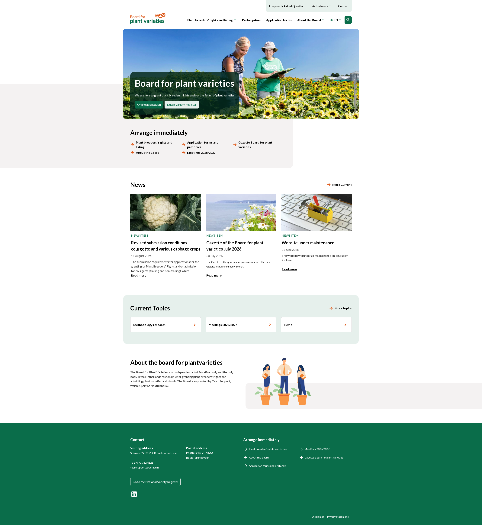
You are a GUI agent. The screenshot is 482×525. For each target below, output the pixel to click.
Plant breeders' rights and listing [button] (210, 20)
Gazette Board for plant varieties (255, 145)
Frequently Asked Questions (287, 6)
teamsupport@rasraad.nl (144, 467)
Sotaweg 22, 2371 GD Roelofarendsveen (154, 453)
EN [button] (334, 20)
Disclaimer (318, 516)
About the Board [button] (309, 20)
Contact (343, 6)
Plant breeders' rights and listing (154, 145)
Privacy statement (338, 516)
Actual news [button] (320, 6)
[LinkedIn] (134, 494)
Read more (138, 275)
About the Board (147, 152)
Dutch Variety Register (181, 104)
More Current (342, 184)
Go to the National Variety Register (155, 482)
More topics (343, 308)
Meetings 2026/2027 (201, 152)
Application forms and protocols (202, 145)
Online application (149, 104)
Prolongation (251, 20)
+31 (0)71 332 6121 (141, 462)
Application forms (279, 20)
